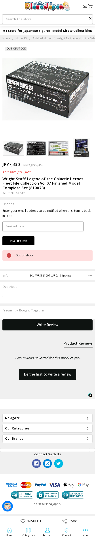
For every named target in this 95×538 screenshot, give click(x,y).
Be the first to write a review (47, 374)
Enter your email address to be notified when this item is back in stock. (46, 212)
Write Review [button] (48, 324)
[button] (90, 18)
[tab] (78, 344)
